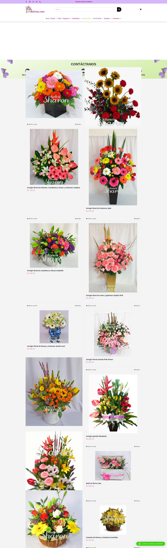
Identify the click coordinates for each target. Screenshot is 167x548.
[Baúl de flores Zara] (113, 465)
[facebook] (26, 2)
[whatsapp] (33, 2)
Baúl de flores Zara (93, 483)
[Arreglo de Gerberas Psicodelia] (54, 94)
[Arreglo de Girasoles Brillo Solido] (113, 97)
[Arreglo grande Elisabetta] (113, 403)
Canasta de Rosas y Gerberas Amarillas (102, 537)
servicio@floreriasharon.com (83, 75)
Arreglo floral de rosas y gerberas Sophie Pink (104, 295)
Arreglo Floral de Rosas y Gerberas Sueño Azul (46, 346)
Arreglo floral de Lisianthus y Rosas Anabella (45, 271)
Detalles (78, 124)
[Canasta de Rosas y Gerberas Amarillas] (113, 520)
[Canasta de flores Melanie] (54, 519)
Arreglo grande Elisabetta (96, 436)
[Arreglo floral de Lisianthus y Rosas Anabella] (54, 245)
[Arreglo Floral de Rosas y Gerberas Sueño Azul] (54, 326)
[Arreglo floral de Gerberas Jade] (113, 167)
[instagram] (30, 2)
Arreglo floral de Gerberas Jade (98, 208)
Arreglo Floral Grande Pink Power (99, 359)
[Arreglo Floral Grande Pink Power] (113, 333)
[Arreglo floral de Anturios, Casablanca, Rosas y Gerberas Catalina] (54, 157)
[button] (150, 544)
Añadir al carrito (32, 124)
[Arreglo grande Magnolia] (54, 469)
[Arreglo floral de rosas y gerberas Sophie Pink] (113, 258)
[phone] (40, 2)
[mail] (36, 2)
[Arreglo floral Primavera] (54, 391)
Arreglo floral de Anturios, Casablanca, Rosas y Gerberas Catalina (53, 188)
